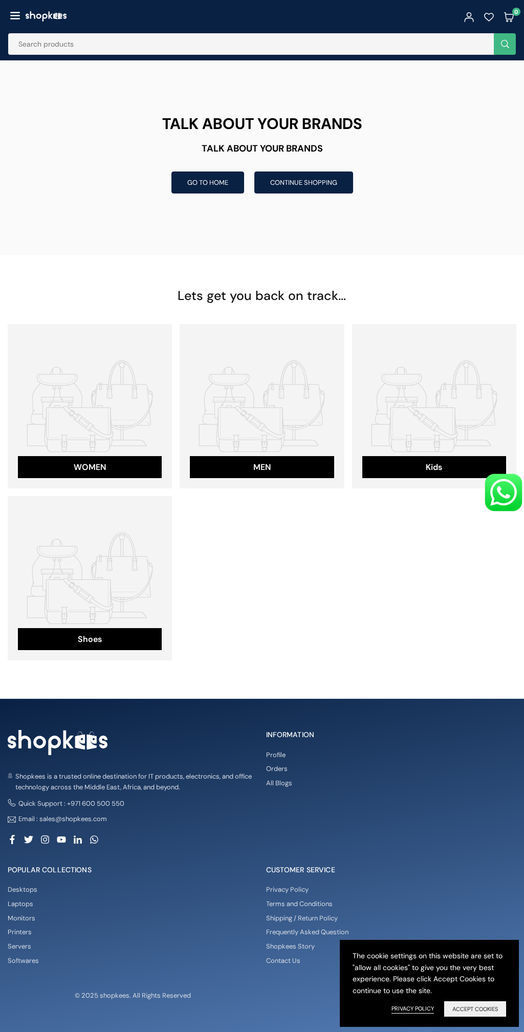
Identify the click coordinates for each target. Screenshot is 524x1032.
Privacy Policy (287, 889)
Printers (20, 932)
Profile (276, 754)
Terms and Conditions (299, 903)
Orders (277, 768)
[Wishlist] (489, 16)
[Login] (469, 16)
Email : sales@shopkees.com (62, 819)
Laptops (20, 903)
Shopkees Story (290, 946)
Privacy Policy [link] (412, 1008)
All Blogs (279, 783)
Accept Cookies (475, 1009)
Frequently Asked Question (307, 932)
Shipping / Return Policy (302, 918)
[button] (15, 16)
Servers (19, 946)
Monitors (21, 918)
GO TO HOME (207, 182)
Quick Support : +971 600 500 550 (71, 803)
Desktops (22, 889)
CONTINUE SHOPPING (303, 182)
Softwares (23, 960)
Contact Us (283, 960)
